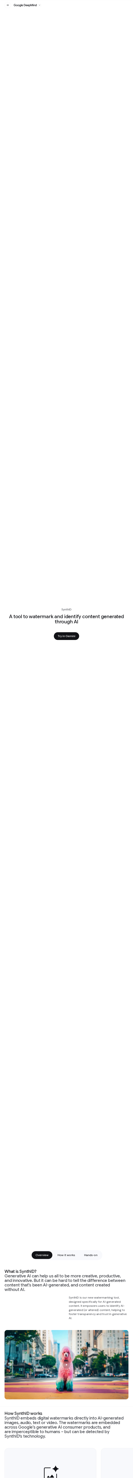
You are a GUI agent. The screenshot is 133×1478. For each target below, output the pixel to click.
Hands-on (90, 1255)
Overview (42, 1255)
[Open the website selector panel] (40, 5)
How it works (66, 1255)
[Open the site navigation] (8, 5)
